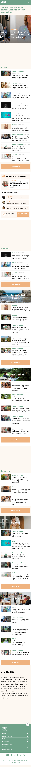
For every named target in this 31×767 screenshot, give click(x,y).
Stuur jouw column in (22, 214)
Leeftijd (4, 739)
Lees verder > (19, 184)
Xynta (18, 762)
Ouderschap (5, 741)
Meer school (15, 662)
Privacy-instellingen (7, 749)
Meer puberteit (15, 510)
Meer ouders (15, 586)
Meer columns (15, 284)
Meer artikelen (15, 166)
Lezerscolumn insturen (8, 744)
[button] (26, 733)
